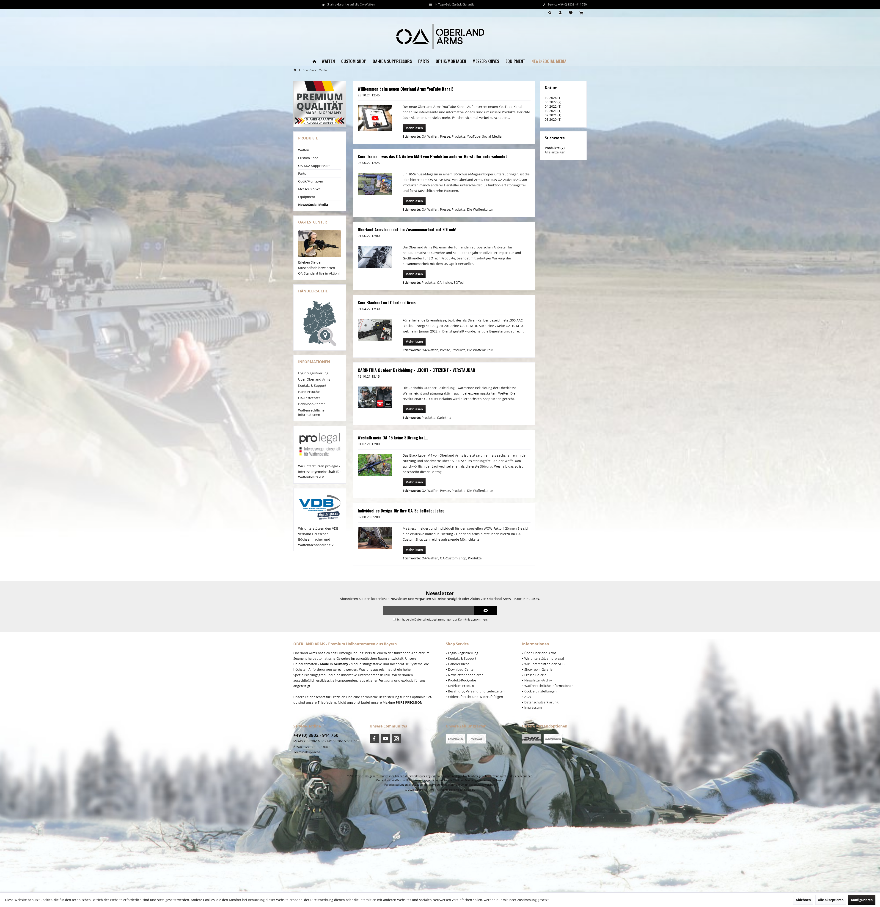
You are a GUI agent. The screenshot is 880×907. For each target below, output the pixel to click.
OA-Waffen (430, 136)
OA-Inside (444, 282)
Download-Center (311, 404)
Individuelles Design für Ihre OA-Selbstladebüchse (401, 511)
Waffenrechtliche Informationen (311, 412)
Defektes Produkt (461, 686)
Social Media (492, 136)
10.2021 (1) (553, 111)
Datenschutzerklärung (541, 702)
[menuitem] (581, 13)
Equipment (306, 197)
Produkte (458, 136)
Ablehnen (803, 900)
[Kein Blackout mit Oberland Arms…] (375, 329)
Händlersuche (309, 391)
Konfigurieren (862, 900)
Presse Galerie (535, 675)
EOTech (459, 282)
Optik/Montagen (310, 181)
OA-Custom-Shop (453, 558)
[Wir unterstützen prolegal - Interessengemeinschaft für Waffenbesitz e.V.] (319, 445)
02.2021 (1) (553, 115)
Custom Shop (308, 158)
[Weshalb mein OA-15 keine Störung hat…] (375, 465)
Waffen (303, 150)
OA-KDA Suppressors (314, 165)
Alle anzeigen (555, 152)
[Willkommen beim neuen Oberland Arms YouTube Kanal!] (375, 118)
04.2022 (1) (553, 106)
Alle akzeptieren (831, 900)
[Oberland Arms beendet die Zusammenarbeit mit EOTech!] (375, 256)
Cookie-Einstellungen (540, 691)
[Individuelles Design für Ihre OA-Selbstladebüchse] (375, 538)
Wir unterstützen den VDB (544, 664)
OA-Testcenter (309, 398)
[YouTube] (385, 738)
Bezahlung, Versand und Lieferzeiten (476, 691)
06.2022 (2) (553, 102)
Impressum (533, 707)
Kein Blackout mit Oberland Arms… (388, 302)
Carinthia (444, 417)
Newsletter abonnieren (466, 675)
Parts (302, 173)
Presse (445, 136)
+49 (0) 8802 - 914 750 (315, 735)
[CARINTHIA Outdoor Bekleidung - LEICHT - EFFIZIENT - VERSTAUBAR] (375, 397)
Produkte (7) (555, 148)
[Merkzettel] (570, 13)
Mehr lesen (414, 128)
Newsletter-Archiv (538, 680)
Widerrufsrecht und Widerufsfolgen (475, 697)
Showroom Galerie (538, 669)
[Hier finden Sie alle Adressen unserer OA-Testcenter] (319, 243)
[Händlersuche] (319, 323)
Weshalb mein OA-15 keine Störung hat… (393, 438)
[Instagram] (396, 738)
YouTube (474, 136)
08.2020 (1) (553, 119)
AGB (527, 697)
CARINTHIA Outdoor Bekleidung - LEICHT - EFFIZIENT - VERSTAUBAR (416, 370)
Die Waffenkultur (480, 209)
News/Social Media (313, 204)
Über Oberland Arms (314, 379)
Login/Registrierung (313, 373)
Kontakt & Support (312, 385)
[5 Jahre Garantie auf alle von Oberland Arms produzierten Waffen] (319, 104)
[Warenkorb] (581, 13)
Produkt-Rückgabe (462, 680)
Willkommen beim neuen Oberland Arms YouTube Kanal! (405, 89)
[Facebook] (374, 738)
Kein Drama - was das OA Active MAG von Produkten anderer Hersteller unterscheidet (432, 156)
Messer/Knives (309, 189)
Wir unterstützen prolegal (544, 658)
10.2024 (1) (553, 97)
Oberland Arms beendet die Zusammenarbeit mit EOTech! (407, 229)
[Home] (314, 61)
